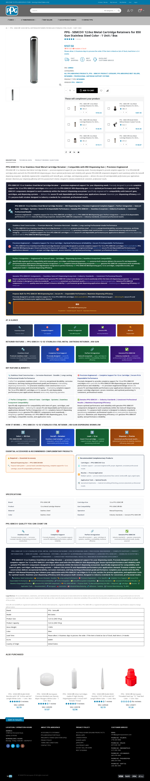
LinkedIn (74, 152)
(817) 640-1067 (116, 745)
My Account (113, 2)
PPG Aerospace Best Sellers (128, 73)
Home (6, 28)
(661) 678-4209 (116, 755)
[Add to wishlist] (101, 90)
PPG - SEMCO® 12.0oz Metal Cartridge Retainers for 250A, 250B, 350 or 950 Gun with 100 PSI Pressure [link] (90, 105)
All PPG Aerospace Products (76, 73)
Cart (130, 2)
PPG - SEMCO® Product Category (102, 73)
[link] (75, 108)
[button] (131, 10)
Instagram (23, 746)
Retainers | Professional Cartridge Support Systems (86, 76)
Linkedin (18, 746)
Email (78, 152)
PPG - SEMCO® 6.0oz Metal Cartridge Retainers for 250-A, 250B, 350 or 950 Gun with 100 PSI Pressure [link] (90, 121)
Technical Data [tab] (25, 160)
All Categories (108, 11)
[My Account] (128, 10)
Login (135, 2)
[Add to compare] (107, 90)
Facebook (66, 152)
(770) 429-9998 (116, 740)
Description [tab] (11, 160)
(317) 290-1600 (116, 750)
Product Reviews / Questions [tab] (47, 160)
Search (119, 10)
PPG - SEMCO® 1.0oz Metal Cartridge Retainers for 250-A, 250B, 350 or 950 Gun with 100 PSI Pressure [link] (130, 105)
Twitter (70, 152)
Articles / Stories (103, 2)
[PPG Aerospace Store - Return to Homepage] (9, 776)
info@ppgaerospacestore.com (121, 735)
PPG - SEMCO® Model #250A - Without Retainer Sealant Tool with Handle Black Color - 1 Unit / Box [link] (130, 121)
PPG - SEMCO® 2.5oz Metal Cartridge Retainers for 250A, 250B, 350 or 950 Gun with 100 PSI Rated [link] (90, 137)
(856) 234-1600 (116, 760)
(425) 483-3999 (116, 766)
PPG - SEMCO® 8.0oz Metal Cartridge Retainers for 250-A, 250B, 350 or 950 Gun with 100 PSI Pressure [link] (130, 137)
